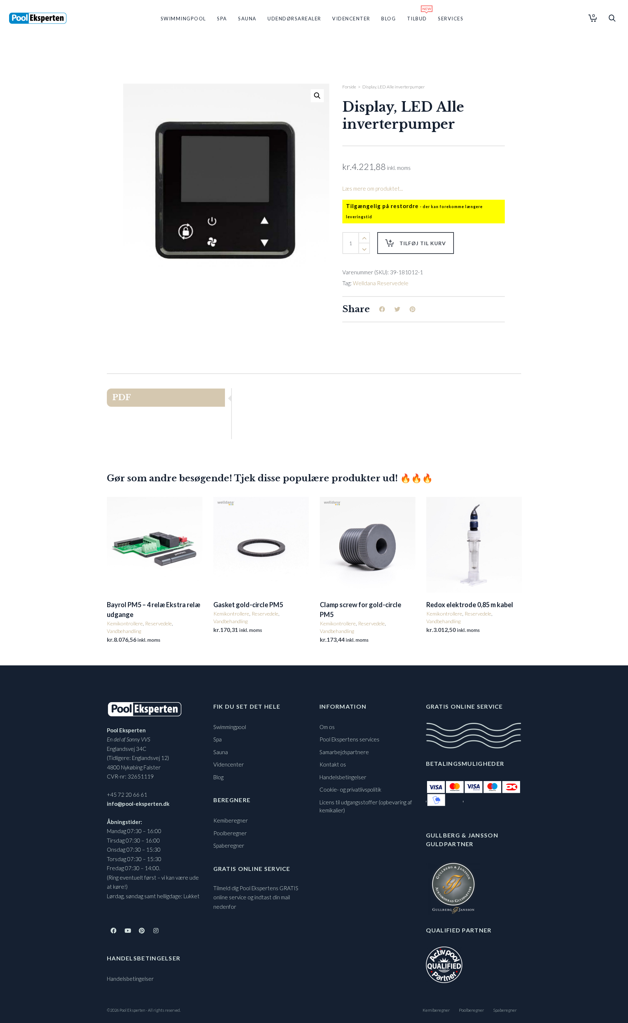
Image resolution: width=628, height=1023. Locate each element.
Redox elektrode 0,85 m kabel (469, 605)
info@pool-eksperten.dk (138, 803)
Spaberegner (228, 845)
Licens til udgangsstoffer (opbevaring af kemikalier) (365, 806)
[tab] (169, 398)
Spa (217, 739)
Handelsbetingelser (130, 978)
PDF (121, 397)
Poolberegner (230, 833)
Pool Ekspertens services (349, 739)
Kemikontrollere (125, 623)
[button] (317, 95)
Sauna (220, 752)
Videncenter (228, 764)
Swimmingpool (229, 727)
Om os (327, 727)
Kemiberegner (230, 820)
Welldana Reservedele (380, 283)
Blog (218, 777)
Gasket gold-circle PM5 (248, 605)
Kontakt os (332, 764)
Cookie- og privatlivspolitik (350, 789)
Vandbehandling (124, 631)
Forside (349, 86)
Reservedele (158, 623)
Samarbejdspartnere (344, 752)
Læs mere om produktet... (372, 188)
